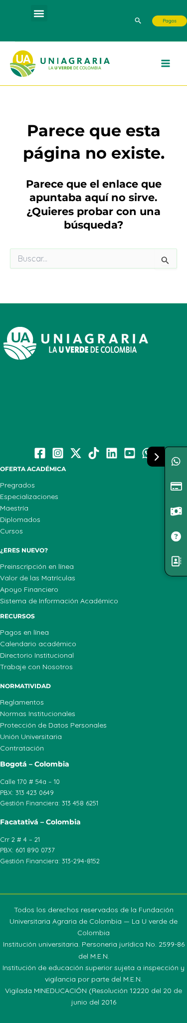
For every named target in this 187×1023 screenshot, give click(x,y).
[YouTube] (130, 453)
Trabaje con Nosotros (36, 666)
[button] (39, 13)
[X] (76, 453)
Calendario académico (38, 643)
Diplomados (20, 519)
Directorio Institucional (37, 655)
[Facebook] (40, 453)
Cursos (11, 530)
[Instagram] (58, 453)
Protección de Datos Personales (53, 725)
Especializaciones (29, 496)
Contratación (22, 748)
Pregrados (17, 485)
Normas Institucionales (37, 713)
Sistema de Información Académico (59, 600)
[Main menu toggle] (166, 63)
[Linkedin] (112, 453)
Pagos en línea (24, 632)
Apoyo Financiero (29, 589)
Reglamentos (22, 702)
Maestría (14, 508)
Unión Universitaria (31, 736)
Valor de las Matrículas (37, 577)
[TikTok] (94, 453)
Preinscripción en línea (37, 566)
